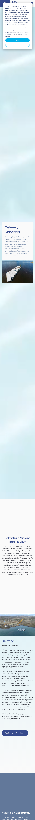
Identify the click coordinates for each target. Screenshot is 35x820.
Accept (17, 40)
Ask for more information (14, 733)
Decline (18, 44)
